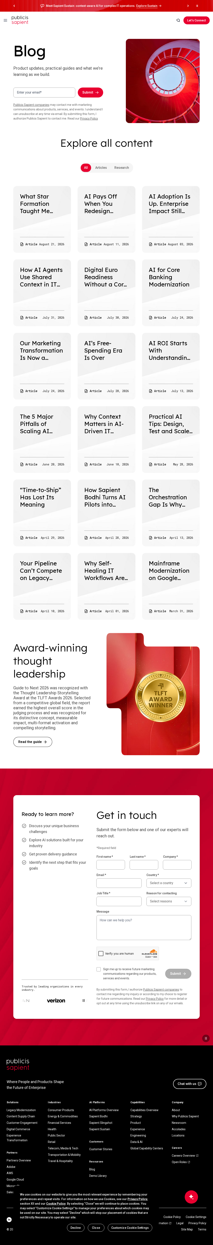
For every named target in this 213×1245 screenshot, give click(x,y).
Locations (178, 1135)
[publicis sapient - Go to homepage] (20, 20)
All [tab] (86, 168)
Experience (137, 1129)
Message (103, 911)
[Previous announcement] (14, 5)
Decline (76, 1227)
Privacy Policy (89, 118)
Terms (202, 1229)
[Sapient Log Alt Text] (18, 1065)
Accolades (179, 1129)
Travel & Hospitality (60, 1161)
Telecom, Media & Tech (63, 1148)
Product (135, 1122)
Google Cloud (15, 1179)
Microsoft (13, 1186)
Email (101, 875)
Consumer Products (61, 1110)
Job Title (103, 893)
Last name (138, 856)
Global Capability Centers (146, 1148)
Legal (179, 1223)
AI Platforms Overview (104, 1110)
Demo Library (98, 1175)
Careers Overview (183, 1155)
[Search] (178, 20)
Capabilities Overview (144, 1110)
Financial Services (59, 1122)
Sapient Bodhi (98, 1116)
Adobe (11, 1166)
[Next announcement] (188, 5)
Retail (51, 1142)
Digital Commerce (18, 1129)
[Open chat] (191, 1197)
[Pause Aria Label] (197, 5)
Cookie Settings (196, 1217)
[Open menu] (5, 20)
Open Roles (179, 1162)
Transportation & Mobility (64, 1154)
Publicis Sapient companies (31, 104)
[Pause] (206, 1038)
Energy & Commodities (63, 1116)
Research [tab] (121, 168)
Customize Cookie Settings (130, 1227)
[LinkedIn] (9, 1219)
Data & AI (136, 1142)
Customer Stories (100, 1149)
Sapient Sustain (99, 1129)
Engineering (138, 1135)
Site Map (187, 1229)
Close (96, 1227)
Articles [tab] (101, 168)
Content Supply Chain (21, 1116)
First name (105, 856)
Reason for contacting (161, 893)
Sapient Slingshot (100, 1122)
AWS (10, 1173)
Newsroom (179, 1122)
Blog (92, 1169)
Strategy (136, 1116)
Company (170, 856)
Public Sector (56, 1135)
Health (52, 1129)
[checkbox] (128, 974)
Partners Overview (19, 1160)
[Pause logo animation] (83, 1000)
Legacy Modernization (21, 1110)
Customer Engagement (22, 1122)
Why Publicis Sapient (185, 1116)
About (176, 1110)
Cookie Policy (172, 1217)
